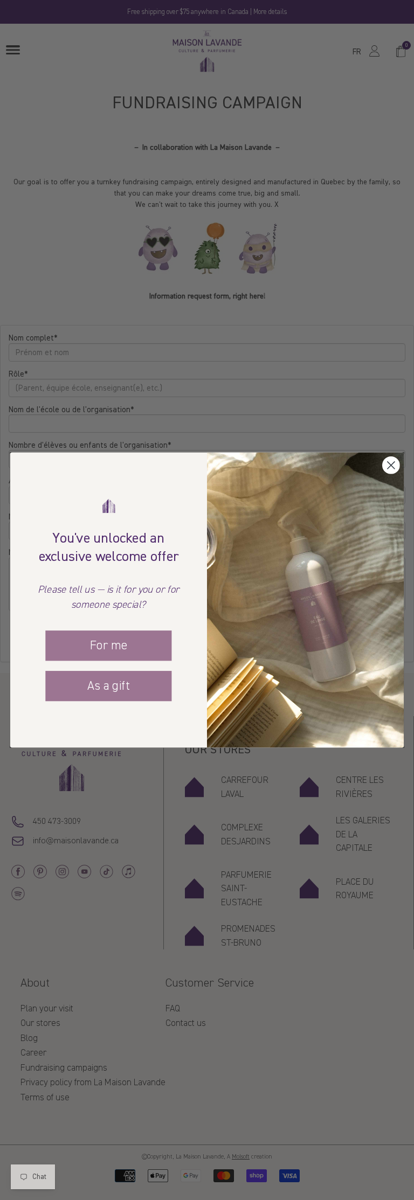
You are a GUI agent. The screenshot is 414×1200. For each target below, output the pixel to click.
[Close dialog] (391, 465)
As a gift (108, 685)
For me (108, 645)
